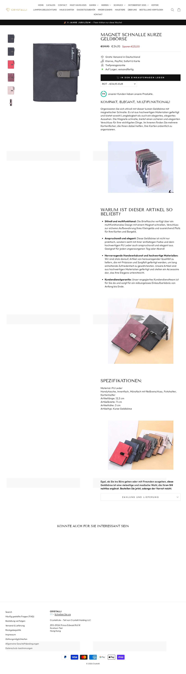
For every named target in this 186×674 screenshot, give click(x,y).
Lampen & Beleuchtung (45, 9)
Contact (62, 5)
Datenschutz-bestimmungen (19, 648)
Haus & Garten (67, 9)
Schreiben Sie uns (63, 614)
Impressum (10, 634)
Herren (105, 5)
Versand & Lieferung (15, 625)
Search (8, 612)
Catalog (50, 5)
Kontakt (98, 14)
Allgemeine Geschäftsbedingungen (22, 643)
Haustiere (120, 9)
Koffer (154, 5)
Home (41, 5)
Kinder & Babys (105, 9)
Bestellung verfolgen (151, 9)
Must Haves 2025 (78, 5)
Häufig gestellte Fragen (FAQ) (19, 616)
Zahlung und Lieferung (140, 497)
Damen (92, 5)
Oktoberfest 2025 (137, 5)
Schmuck (118, 5)
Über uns (132, 9)
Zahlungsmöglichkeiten (16, 639)
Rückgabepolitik (13, 630)
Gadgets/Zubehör (86, 9)
